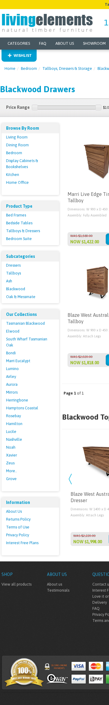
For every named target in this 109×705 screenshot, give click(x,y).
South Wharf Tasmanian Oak (26, 342)
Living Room (17, 137)
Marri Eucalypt (18, 361)
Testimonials (58, 590)
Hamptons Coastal (22, 408)
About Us (64, 43)
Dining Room (17, 145)
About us (54, 584)
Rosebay (13, 416)
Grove (11, 478)
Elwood (12, 331)
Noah (10, 447)
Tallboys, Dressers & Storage (67, 68)
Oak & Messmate (20, 296)
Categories (19, 43)
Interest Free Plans (22, 543)
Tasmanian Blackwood (25, 323)
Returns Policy (18, 519)
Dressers (13, 265)
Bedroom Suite (19, 238)
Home (10, 68)
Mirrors (12, 392)
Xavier (11, 455)
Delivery (99, 602)
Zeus (10, 463)
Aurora (12, 384)
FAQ (42, 43)
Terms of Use (17, 527)
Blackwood (15, 289)
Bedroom (29, 68)
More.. (11, 471)
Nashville (14, 439)
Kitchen (12, 174)
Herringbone (17, 400)
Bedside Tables (19, 223)
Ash (9, 281)
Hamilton (14, 423)
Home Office (17, 182)
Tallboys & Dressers (23, 231)
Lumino (12, 368)
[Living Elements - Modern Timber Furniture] (48, 22)
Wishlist (23, 55)
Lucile (11, 431)
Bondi (11, 353)
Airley (11, 376)
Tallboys (13, 273)
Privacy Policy (17, 535)
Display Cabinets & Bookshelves (22, 163)
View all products (16, 584)
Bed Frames (16, 215)
